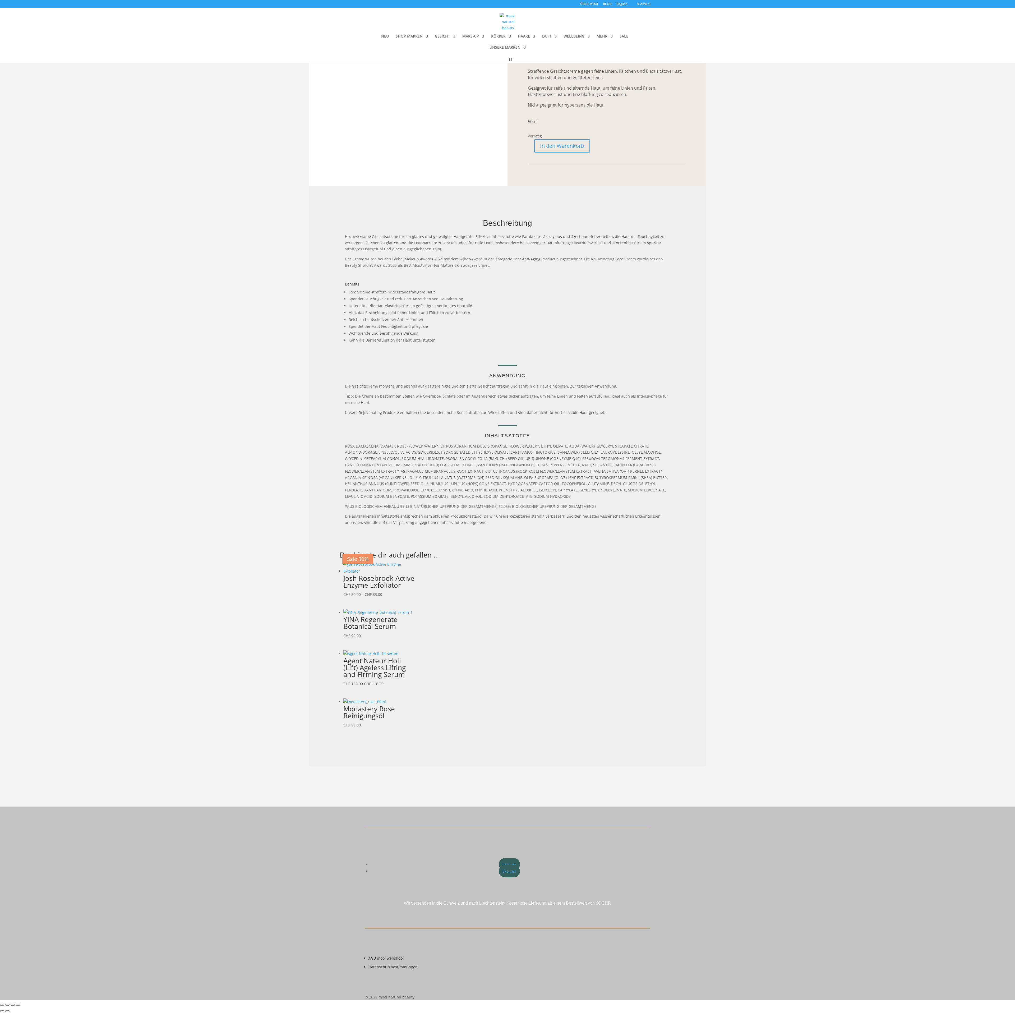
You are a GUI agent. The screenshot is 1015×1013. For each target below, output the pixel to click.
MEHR (602, 36)
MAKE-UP (470, 36)
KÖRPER (498, 36)
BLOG (607, 4)
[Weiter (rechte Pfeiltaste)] (7, 1011)
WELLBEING (574, 36)
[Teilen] (13, 1005)
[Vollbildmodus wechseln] (7, 1005)
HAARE (524, 36)
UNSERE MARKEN (505, 47)
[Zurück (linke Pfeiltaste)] (2, 1011)
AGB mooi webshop (385, 958)
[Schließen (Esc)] (18, 1005)
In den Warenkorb (562, 145)
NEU (385, 36)
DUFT (546, 36)
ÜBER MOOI (589, 4)
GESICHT (442, 36)
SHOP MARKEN (409, 36)
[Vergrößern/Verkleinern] (2, 1005)
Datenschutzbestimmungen (393, 966)
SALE (624, 36)
